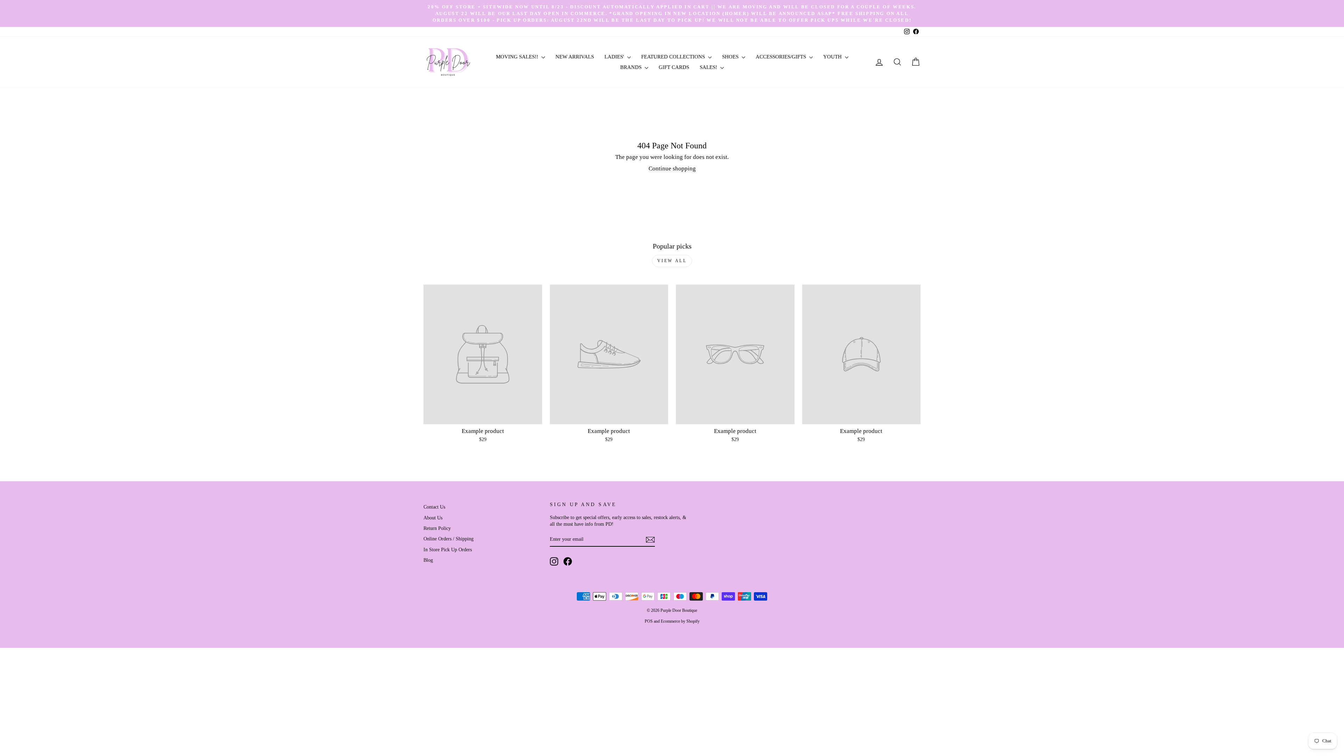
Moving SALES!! (518, 56)
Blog (428, 560)
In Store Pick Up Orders (448, 549)
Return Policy (437, 528)
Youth (833, 56)
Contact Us (434, 507)
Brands (631, 67)
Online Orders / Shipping (449, 538)
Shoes (731, 56)
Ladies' (614, 56)
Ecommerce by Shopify (680, 621)
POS (649, 621)
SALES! (709, 67)
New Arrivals (574, 56)
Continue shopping (672, 168)
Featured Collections (673, 56)
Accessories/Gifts (781, 56)
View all (672, 260)
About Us (433, 517)
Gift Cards (674, 67)
